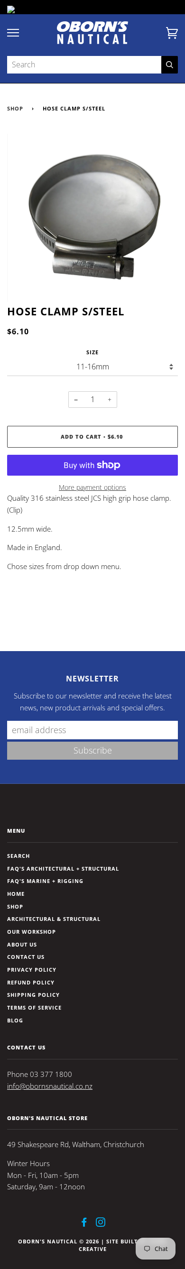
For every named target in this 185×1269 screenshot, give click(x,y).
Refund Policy (31, 982)
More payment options (92, 487)
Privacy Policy (31, 969)
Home (16, 893)
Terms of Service (34, 1007)
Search (18, 855)
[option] (92, 218)
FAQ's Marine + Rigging (45, 880)
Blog (15, 1020)
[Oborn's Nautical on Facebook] (84, 1223)
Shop (15, 108)
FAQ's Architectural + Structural (63, 868)
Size (92, 352)
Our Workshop (31, 931)
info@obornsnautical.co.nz (49, 1086)
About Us (22, 944)
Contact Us (26, 956)
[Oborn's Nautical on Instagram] (101, 1223)
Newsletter (92, 678)
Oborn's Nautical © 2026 (58, 1241)
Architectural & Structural (54, 918)
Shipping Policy (33, 994)
